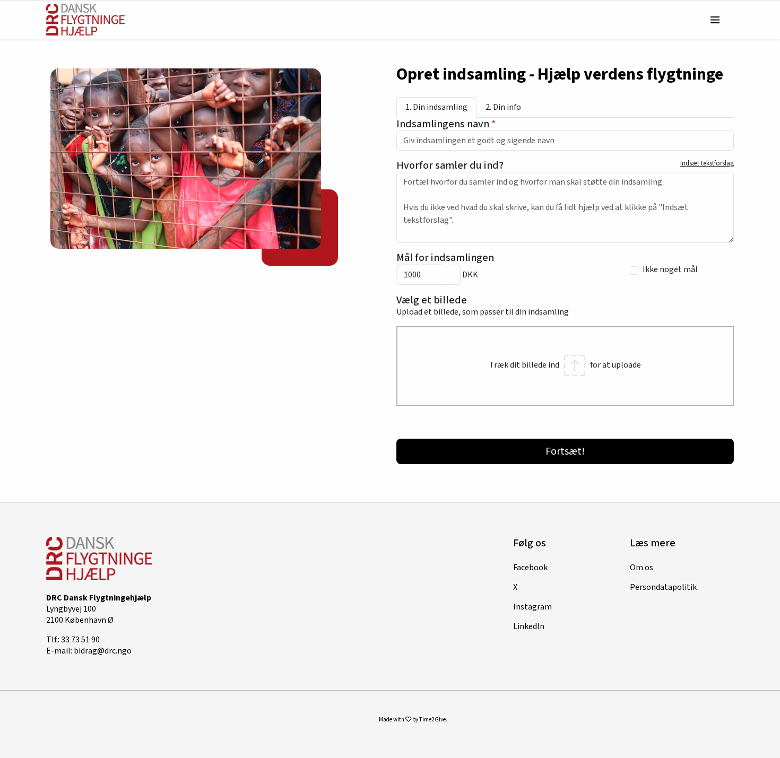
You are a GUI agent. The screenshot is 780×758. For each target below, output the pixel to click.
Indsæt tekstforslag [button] (707, 163)
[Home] (85, 20)
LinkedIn (528, 626)
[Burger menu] (714, 19)
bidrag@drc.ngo (103, 651)
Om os (641, 567)
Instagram (532, 607)
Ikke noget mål (670, 269)
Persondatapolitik (663, 587)
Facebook (530, 567)
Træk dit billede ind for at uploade (565, 365)
